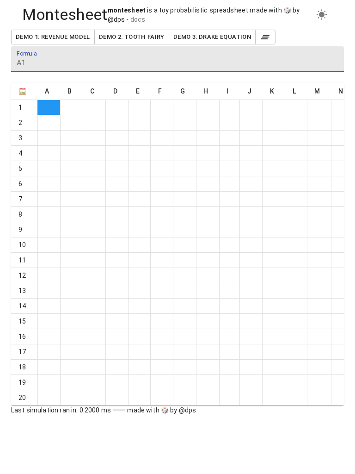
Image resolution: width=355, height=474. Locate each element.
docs (138, 19)
